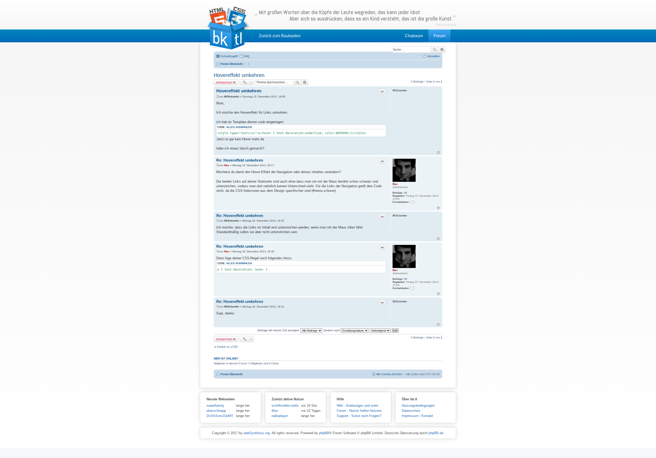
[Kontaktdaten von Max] (412, 202)
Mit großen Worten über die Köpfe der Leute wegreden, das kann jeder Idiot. (356, 15)
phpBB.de (436, 433)
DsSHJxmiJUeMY (220, 416)
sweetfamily (215, 405)
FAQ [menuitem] (247, 56)
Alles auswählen (239, 127)
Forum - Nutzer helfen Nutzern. (360, 411)
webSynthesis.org (256, 433)
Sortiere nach (332, 330)
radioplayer (280, 416)
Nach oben (438, 152)
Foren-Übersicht (232, 374)
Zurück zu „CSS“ (227, 346)
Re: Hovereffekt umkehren (239, 160)
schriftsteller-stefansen (285, 405)
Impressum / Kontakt (417, 416)
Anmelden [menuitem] (433, 56)
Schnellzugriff (229, 56)
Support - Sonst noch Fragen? (359, 416)
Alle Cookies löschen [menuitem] (389, 374)
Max (395, 184)
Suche (434, 49)
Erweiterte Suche (441, 49)
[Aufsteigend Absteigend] (380, 330)
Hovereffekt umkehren (239, 75)
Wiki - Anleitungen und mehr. (358, 405)
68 (405, 192)
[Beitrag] (217, 96)
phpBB (324, 433)
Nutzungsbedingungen (418, 405)
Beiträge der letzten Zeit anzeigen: (279, 330)
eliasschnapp (216, 411)
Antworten (224, 82)
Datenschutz (411, 411)
